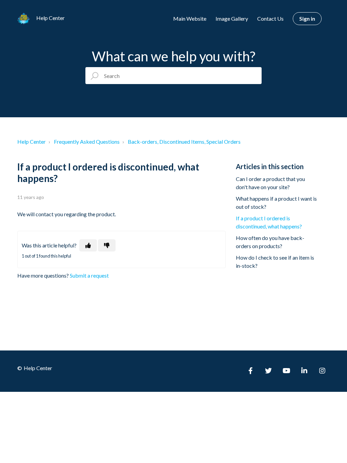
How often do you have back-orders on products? (270, 242)
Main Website (189, 18)
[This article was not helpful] (107, 245)
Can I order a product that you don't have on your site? (270, 183)
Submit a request (89, 275)
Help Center (31, 141)
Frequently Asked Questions (87, 141)
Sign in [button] (307, 18)
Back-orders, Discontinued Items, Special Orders (184, 141)
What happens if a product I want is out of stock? (276, 202)
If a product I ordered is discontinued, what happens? (269, 222)
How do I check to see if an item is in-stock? (275, 261)
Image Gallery (232, 18)
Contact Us (270, 18)
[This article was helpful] (88, 245)
